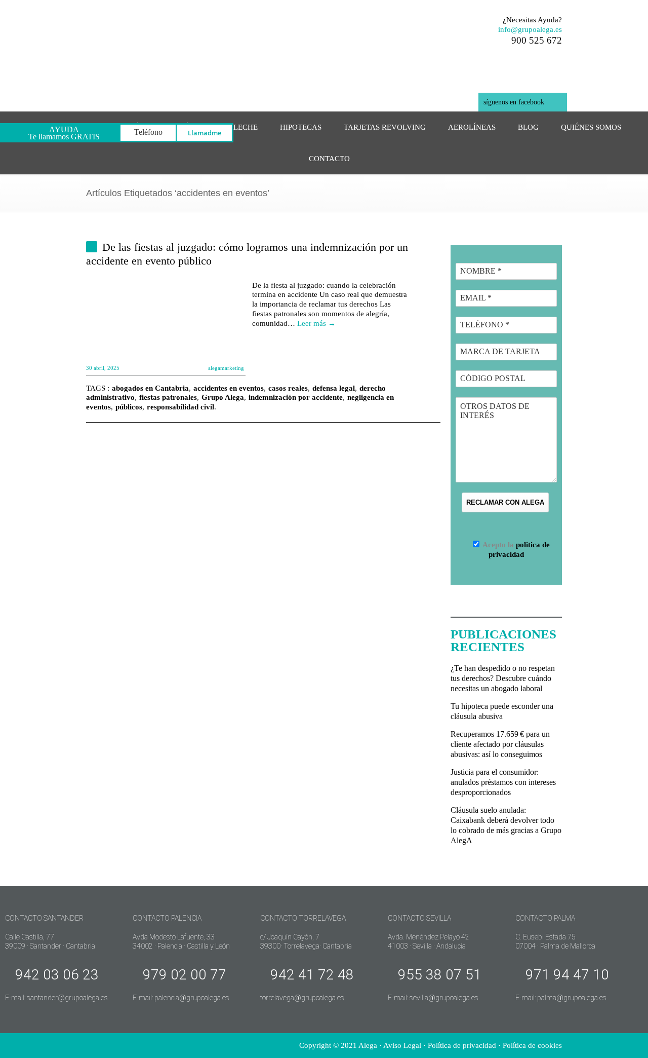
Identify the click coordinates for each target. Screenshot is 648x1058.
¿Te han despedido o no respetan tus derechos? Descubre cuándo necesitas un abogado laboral (503, 678)
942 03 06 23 (57, 974)
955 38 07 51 (439, 974)
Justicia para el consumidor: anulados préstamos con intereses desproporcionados (503, 782)
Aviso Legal (402, 1045)
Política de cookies (532, 1045)
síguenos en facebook (513, 102)
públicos (128, 407)
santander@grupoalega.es (67, 998)
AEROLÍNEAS (472, 127)
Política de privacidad (462, 1045)
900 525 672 (536, 40)
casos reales (288, 388)
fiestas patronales (168, 397)
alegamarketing (226, 368)
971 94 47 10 (567, 974)
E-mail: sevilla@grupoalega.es (433, 998)
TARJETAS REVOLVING (385, 127)
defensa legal (333, 388)
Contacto (329, 159)
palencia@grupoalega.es (191, 998)
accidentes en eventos (228, 388)
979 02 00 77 (184, 974)
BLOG (528, 127)
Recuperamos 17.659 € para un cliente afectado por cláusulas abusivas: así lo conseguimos (500, 744)
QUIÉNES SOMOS (591, 127)
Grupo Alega (222, 397)
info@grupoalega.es (530, 29)
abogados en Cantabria (150, 388)
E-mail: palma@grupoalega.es (560, 998)
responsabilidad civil (180, 407)
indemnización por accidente (296, 397)
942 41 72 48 (312, 974)
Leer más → (316, 323)
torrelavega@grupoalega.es (302, 998)
